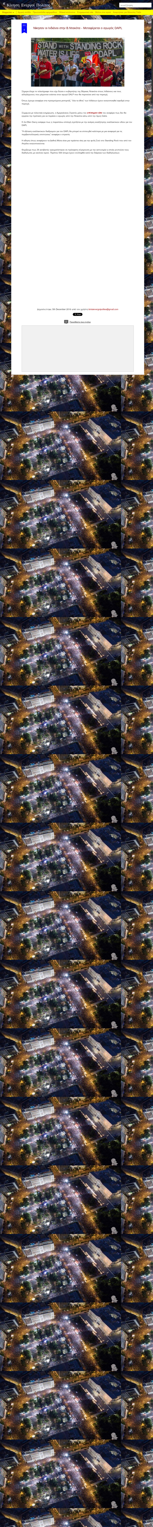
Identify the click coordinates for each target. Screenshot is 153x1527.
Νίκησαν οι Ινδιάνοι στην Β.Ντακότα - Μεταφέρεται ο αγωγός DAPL (77, 28)
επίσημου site (94, 112)
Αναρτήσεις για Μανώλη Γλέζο (127, 12)
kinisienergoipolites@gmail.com (103, 309)
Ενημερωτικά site (85, 12)
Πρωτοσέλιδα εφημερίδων (45, 12)
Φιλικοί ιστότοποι (67, 12)
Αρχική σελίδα (24, 12)
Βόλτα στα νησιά (103, 12)
